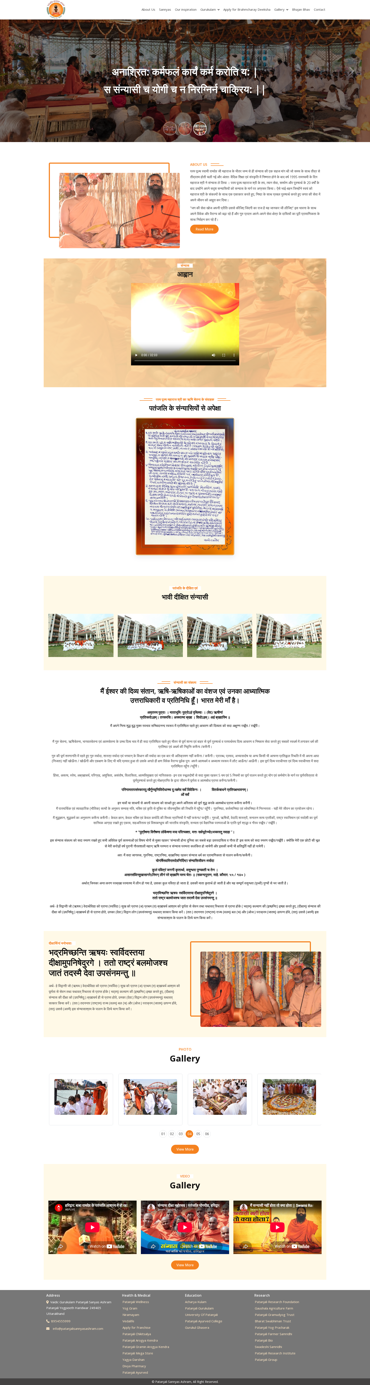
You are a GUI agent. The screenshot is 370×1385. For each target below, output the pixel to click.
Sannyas (165, 9)
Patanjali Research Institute (275, 1353)
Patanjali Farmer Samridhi (273, 1334)
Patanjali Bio (264, 1340)
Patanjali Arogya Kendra (140, 1340)
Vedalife (128, 1321)
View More (185, 1149)
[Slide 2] (185, 128)
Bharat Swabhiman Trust (273, 1321)
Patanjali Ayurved (135, 1372)
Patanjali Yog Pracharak (272, 1327)
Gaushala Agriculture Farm (274, 1308)
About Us (148, 9)
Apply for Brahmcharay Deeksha (246, 9)
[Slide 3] (200, 128)
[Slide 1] (170, 128)
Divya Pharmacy (134, 1366)
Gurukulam (208, 9)
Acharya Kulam (195, 1302)
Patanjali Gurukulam (199, 1308)
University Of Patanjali (201, 1314)
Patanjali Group (266, 1359)
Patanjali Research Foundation (277, 1302)
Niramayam (130, 1314)
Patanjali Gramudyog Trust (274, 1314)
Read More (204, 229)
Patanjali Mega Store (137, 1353)
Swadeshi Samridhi (268, 1347)
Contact (319, 9)
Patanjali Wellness (135, 1302)
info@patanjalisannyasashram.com (78, 1328)
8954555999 (60, 1321)
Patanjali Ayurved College (203, 1321)
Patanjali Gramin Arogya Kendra (145, 1347)
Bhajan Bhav (301, 9)
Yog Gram (129, 1308)
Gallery (279, 9)
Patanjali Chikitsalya (136, 1334)
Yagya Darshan (133, 1359)
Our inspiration (186, 9)
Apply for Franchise (136, 1327)
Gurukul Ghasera (197, 1327)
